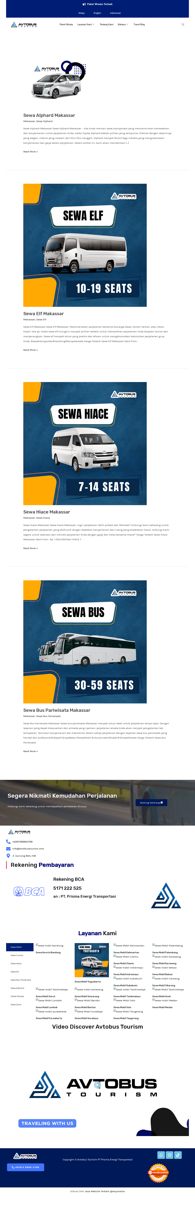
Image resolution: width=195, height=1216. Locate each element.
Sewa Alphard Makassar (49, 115)
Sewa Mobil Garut (45, 996)
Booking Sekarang (150, 802)
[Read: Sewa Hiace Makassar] (85, 443)
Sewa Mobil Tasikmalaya (126, 996)
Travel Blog (139, 24)
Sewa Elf (41, 319)
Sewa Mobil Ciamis (123, 963)
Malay (82, 13)
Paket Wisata (66, 24)
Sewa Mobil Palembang (165, 952)
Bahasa (122, 24)
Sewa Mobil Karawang (164, 963)
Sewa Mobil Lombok (46, 1007)
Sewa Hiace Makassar (46, 512)
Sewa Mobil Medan (162, 1007)
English (97, 13)
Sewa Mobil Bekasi (162, 974)
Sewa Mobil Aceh (161, 996)
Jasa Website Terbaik (97, 1191)
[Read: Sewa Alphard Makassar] (58, 81)
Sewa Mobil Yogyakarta (88, 981)
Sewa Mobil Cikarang (163, 985)
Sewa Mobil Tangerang (126, 1018)
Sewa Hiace (43, 517)
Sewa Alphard (44, 121)
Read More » (30, 151)
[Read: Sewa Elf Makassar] (85, 244)
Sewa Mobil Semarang (87, 996)
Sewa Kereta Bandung (48, 952)
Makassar (29, 121)
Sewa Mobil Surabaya (86, 1018)
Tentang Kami (106, 24)
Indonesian (115, 13)
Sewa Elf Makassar (43, 313)
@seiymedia (117, 1191)
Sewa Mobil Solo (122, 1007)
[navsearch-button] (183, 24)
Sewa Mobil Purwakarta (49, 1018)
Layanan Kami (84, 24)
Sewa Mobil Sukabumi (125, 985)
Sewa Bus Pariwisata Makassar (56, 710)
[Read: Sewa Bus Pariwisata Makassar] (85, 641)
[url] (53, 945)
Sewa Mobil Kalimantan (126, 952)
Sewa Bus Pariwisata (48, 716)
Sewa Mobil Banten (85, 1007)
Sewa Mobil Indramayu (125, 974)
